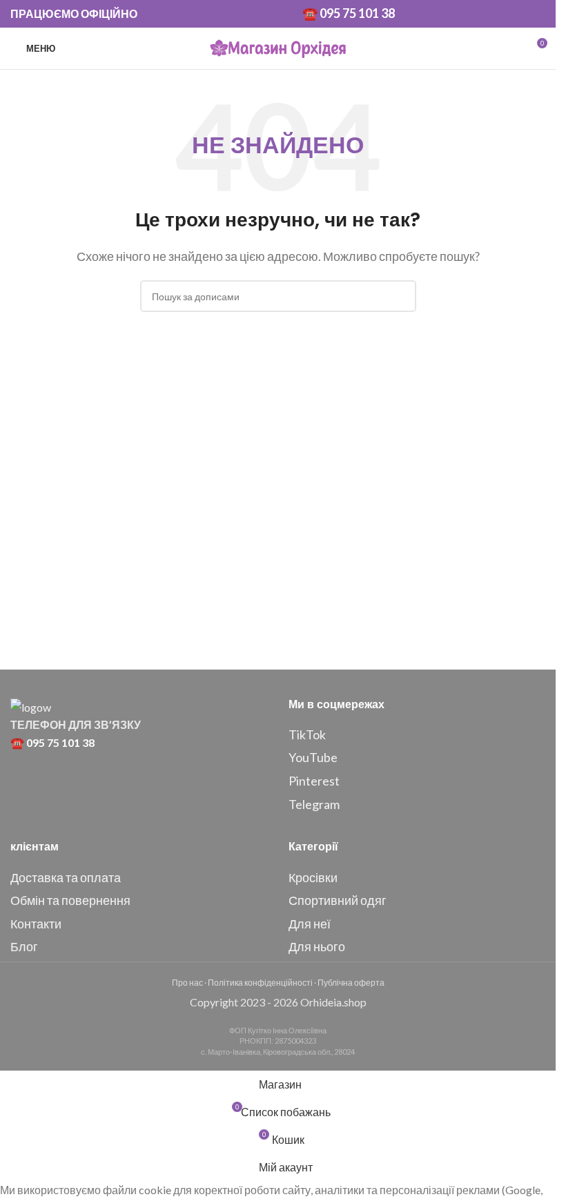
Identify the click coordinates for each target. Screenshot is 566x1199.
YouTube (313, 757)
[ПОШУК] (400, 296)
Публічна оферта (351, 982)
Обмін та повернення (70, 900)
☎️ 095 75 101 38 (348, 13)
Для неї (310, 923)
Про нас (187, 982)
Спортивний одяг (338, 900)
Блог (24, 946)
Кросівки (313, 877)
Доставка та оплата (65, 877)
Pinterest (314, 780)
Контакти (35, 923)
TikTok (307, 734)
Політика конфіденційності (260, 982)
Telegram (314, 804)
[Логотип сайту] (278, 46)
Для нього (317, 946)
